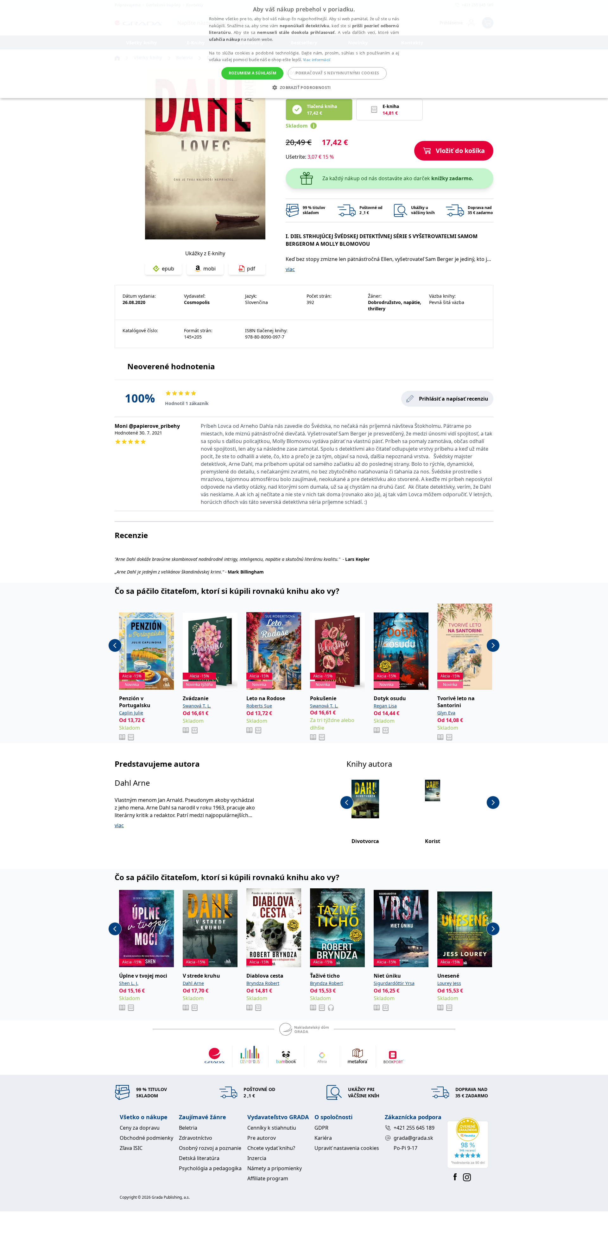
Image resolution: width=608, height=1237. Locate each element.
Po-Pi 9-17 (405, 1148)
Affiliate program (267, 1178)
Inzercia (256, 1158)
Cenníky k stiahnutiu (271, 1127)
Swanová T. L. (197, 706)
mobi (209, 268)
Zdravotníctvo (195, 1137)
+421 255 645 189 (414, 1127)
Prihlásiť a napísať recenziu (453, 398)
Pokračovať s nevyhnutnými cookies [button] (337, 73)
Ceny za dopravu (140, 1127)
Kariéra (323, 1137)
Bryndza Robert (262, 983)
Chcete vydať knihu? (271, 1148)
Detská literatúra (199, 1158)
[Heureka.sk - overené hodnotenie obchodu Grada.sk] (467, 1143)
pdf (251, 268)
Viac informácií (317, 59)
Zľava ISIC (131, 1148)
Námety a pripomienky (274, 1168)
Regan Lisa (385, 706)
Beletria (188, 1127)
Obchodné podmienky (146, 1137)
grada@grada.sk (413, 1137)
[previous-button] (115, 645)
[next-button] (493, 645)
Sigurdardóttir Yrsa (394, 983)
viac (290, 269)
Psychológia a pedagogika (210, 1168)
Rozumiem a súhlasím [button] (252, 73)
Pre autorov (261, 1137)
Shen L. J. (128, 983)
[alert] (304, 49)
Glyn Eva (446, 713)
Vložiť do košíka (460, 150)
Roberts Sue (259, 706)
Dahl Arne (132, 782)
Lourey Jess (449, 983)
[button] (304, 87)
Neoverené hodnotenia (171, 366)
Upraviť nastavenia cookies (346, 1148)
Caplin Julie (131, 713)
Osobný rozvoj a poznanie (210, 1148)
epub (168, 268)
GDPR (321, 1127)
